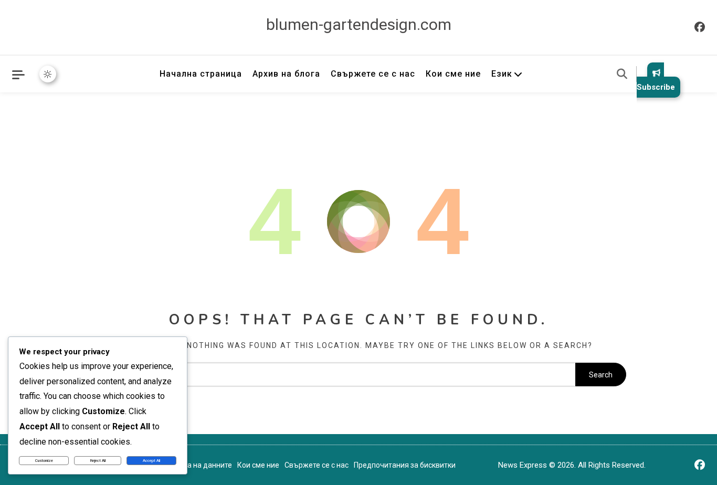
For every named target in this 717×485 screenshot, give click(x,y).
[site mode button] (47, 74)
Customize (44, 460)
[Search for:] (333, 374)
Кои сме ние (453, 74)
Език (501, 74)
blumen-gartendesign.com (358, 24)
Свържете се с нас (373, 74)
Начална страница (201, 74)
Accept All (151, 460)
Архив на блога (286, 74)
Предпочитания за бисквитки (405, 465)
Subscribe (656, 87)
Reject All (98, 460)
